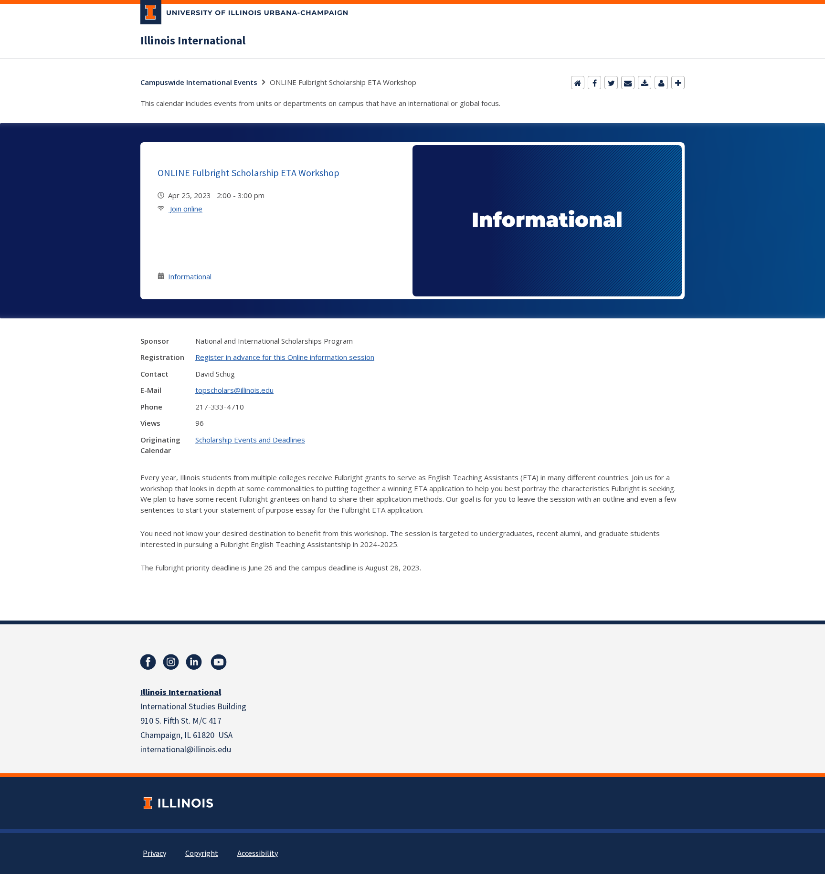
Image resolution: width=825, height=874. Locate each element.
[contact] (661, 82)
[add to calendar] (644, 82)
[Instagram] (170, 662)
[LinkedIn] (193, 662)
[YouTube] (218, 662)
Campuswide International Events (198, 82)
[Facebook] (594, 82)
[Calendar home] (577, 82)
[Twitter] (611, 82)
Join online (185, 208)
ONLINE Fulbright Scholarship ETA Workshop (248, 173)
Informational (190, 276)
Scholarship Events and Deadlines (250, 439)
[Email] (628, 82)
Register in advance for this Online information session (284, 357)
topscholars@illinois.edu (234, 390)
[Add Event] (678, 82)
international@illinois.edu (185, 750)
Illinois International (192, 41)
